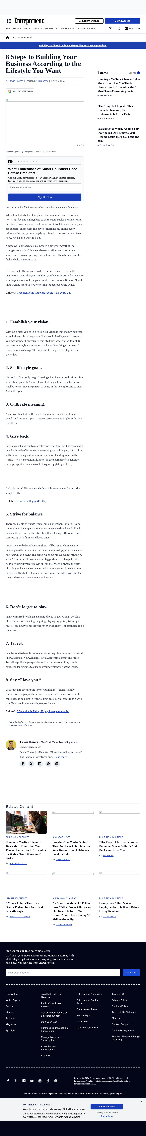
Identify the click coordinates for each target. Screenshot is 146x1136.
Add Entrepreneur (23, 91)
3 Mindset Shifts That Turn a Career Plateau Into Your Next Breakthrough (24, 907)
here (75, 207)
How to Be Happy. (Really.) (31, 501)
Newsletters (12, 994)
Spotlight (10, 1030)
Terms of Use (119, 994)
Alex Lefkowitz (18, 863)
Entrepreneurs (23, 37)
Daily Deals (82, 1021)
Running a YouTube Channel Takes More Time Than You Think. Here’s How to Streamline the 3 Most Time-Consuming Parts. (26, 849)
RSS (55, 1080)
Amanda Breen (64, 924)
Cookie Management (123, 1030)
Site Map (116, 1018)
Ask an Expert (83, 1015)
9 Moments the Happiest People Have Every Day (44, 292)
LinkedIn (24, 1080)
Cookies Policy (120, 1006)
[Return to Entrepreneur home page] (29, 21)
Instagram (39, 1080)
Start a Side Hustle (45, 28)
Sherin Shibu (63, 859)
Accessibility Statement (124, 1012)
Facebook (8, 1080)
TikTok (47, 1080)
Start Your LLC (49, 1021)
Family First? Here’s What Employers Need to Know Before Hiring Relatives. (119, 907)
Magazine (11, 1024)
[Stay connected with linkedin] (40, 764)
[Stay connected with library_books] (57, 764)
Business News (86, 28)
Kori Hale (108, 855)
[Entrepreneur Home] (7, 37)
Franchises (67, 28)
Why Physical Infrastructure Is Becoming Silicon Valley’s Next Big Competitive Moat (118, 845)
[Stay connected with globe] (48, 764)
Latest (103, 73)
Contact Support (120, 1024)
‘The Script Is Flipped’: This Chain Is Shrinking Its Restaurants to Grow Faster (115, 109)
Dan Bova (42, 81)
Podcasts (11, 1018)
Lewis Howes (16, 81)
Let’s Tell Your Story (87, 1027)
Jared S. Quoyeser (20, 916)
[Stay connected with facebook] (23, 764)
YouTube (32, 1080)
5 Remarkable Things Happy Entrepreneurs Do (43, 711)
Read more (61, 757)
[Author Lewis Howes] (11, 755)
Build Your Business (18, 28)
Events (9, 1006)
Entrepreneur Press (86, 1009)
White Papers (13, 1000)
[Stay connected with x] (31, 764)
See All (132, 72)
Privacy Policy (119, 1000)
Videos (9, 1012)
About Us (46, 1055)
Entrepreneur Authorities (89, 994)
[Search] (110, 28)
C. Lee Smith (109, 916)
